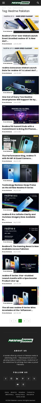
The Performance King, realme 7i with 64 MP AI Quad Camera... (19, 157)
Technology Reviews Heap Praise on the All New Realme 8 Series (19, 186)
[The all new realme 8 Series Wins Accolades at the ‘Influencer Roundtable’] (20, 296)
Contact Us (30, 392)
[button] (38, 3)
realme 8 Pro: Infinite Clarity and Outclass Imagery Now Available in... (19, 217)
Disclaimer (30, 394)
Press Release (7, 44)
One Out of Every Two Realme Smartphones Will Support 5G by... (19, 98)
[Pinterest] (23, 379)
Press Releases (7, 31)
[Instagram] (11, 379)
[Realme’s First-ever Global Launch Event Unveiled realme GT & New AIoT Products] (20, 24)
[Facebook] (6, 379)
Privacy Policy (20, 394)
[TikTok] (28, 379)
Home (4, 8)
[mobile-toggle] (3, 3)
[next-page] (29, 321)
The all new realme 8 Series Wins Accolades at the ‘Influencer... (19, 308)
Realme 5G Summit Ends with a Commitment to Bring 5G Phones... (19, 127)
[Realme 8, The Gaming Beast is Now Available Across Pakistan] (20, 234)
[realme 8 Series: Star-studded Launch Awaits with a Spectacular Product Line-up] (20, 264)
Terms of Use (20, 397)
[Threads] (23, 384)
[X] (34, 379)
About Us (14, 392)
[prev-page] (11, 321)
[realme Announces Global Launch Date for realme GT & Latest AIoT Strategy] (20, 56)
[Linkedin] (17, 379)
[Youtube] (18, 384)
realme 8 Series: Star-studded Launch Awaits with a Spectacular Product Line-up (19, 278)
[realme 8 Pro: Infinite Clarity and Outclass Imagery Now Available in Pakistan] (20, 202)
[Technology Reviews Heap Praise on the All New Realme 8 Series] (20, 173)
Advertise (22, 392)
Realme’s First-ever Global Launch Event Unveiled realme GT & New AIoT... (20, 38)
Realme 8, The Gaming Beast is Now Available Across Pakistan (20, 247)
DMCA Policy (9, 394)
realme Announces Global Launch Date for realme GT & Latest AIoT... (20, 69)
